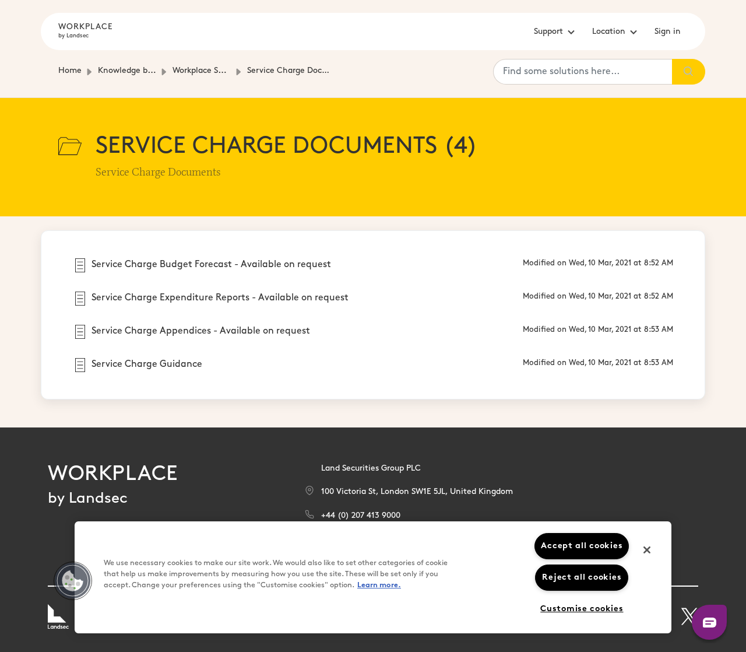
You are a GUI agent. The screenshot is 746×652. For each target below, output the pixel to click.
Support (548, 31)
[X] (689, 616)
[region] (373, 577)
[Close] (647, 550)
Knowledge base (129, 70)
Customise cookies (581, 609)
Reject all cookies (581, 577)
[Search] (688, 72)
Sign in (667, 31)
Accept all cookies (581, 546)
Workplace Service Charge (222, 70)
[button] (73, 581)
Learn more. (379, 585)
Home (70, 70)
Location (608, 31)
